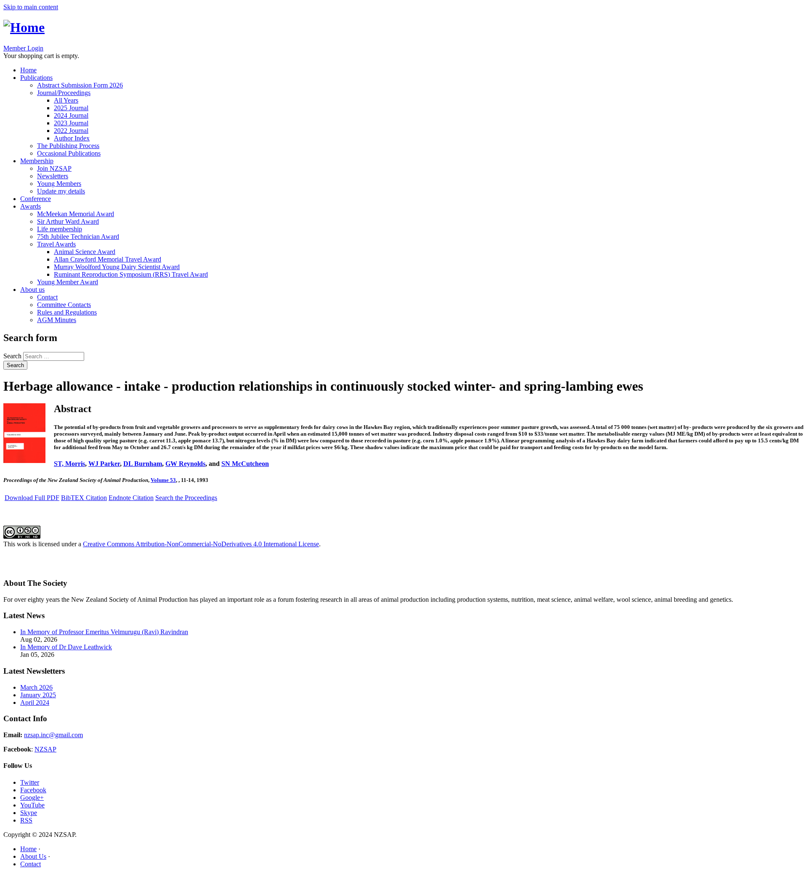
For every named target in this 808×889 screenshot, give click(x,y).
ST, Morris (69, 463)
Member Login (23, 48)
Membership (36, 160)
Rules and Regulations (67, 312)
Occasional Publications (69, 153)
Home (28, 70)
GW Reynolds (185, 463)
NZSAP (45, 749)
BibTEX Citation (84, 497)
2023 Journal (71, 123)
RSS (26, 820)
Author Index (72, 138)
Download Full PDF (32, 497)
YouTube (32, 805)
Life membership (59, 229)
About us (32, 289)
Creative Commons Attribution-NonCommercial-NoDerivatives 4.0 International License (201, 544)
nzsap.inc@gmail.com (53, 734)
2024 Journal (71, 115)
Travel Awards (56, 244)
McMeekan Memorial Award (75, 213)
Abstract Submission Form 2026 (80, 85)
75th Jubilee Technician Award (78, 236)
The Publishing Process (68, 145)
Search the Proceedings (186, 497)
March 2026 (36, 687)
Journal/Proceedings (63, 92)
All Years (66, 100)
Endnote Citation (131, 497)
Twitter (29, 782)
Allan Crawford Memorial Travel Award (107, 259)
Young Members (59, 183)
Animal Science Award (84, 251)
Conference (35, 198)
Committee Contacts (64, 304)
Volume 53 (163, 480)
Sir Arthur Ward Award (68, 221)
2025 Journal (71, 107)
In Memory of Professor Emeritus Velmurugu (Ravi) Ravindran (104, 631)
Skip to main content (30, 7)
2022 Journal (71, 130)
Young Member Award (67, 282)
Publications (36, 77)
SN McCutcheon (245, 463)
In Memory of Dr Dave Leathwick (66, 647)
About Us (33, 856)
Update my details (61, 191)
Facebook (33, 790)
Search (13, 356)
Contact (47, 297)
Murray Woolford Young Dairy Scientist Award (117, 266)
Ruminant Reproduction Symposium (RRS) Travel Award (131, 274)
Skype (28, 812)
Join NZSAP (54, 168)
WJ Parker (104, 463)
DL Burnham (142, 463)
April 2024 (34, 702)
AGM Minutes (56, 319)
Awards (30, 206)
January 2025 (38, 694)
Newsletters (52, 176)
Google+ (32, 797)
